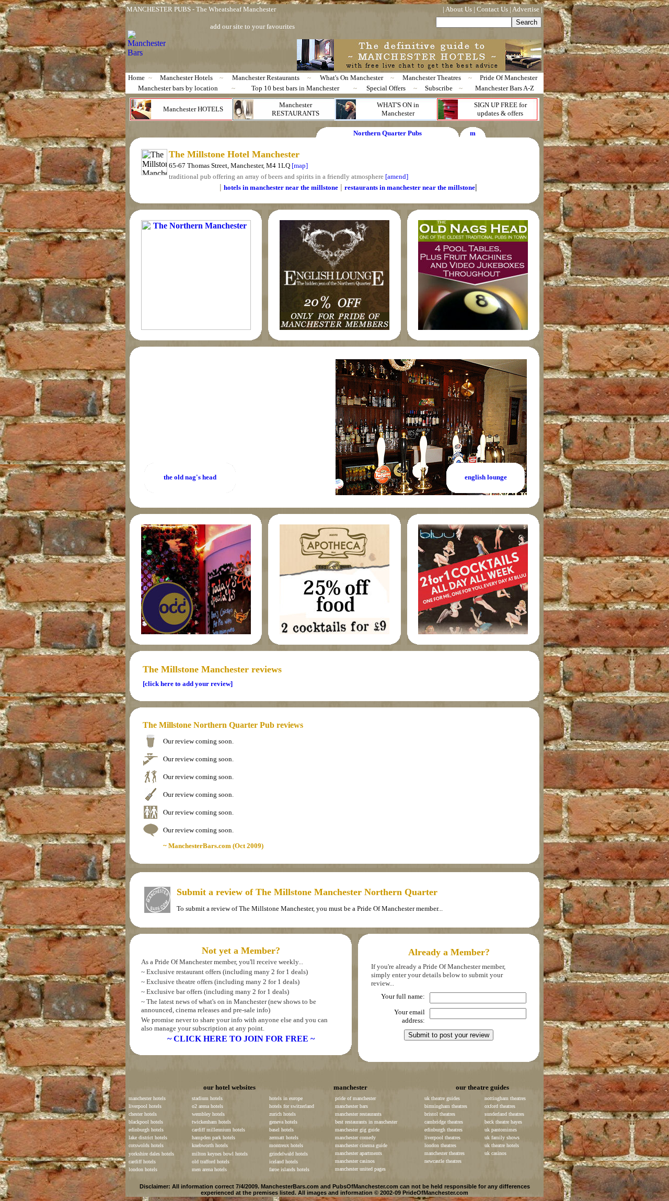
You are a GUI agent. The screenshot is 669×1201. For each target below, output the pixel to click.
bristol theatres (439, 1114)
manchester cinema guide (361, 1145)
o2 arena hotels (207, 1106)
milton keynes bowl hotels (220, 1154)
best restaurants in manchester (366, 1122)
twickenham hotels (211, 1122)
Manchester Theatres (431, 78)
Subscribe (439, 88)
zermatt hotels (283, 1137)
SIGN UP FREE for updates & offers (500, 109)
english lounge (486, 477)
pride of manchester (355, 1098)
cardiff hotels (142, 1161)
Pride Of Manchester (508, 78)
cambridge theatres (443, 1122)
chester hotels (143, 1114)
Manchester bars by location (178, 88)
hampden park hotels (213, 1137)
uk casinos (495, 1153)
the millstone (456, 187)
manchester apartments (358, 1153)
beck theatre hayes (503, 1122)
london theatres (440, 1145)
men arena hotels (209, 1169)
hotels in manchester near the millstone (281, 187)
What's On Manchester (351, 78)
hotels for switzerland (291, 1106)
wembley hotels (208, 1114)
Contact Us (492, 9)
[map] (300, 165)
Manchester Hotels (186, 78)
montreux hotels (286, 1145)
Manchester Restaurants (265, 78)
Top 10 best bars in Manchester (295, 88)
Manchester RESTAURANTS (295, 109)
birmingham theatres (445, 1106)
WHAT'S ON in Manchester (398, 109)
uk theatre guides (442, 1098)
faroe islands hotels (289, 1169)
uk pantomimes (501, 1130)
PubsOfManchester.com (365, 1186)
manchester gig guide (357, 1130)
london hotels (143, 1169)
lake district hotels (148, 1137)
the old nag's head (190, 477)
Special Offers (386, 88)
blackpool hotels (146, 1122)
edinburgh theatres (443, 1130)
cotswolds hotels (146, 1145)
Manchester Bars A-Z (504, 88)
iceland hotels (283, 1161)
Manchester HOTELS (193, 109)
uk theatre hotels (502, 1145)
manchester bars (351, 1106)
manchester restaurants (358, 1114)
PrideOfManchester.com (435, 1192)
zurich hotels (282, 1114)
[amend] (396, 176)
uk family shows (502, 1137)
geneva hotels (283, 1122)
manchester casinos (355, 1161)
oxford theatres (500, 1106)
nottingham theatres (505, 1098)
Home (136, 78)
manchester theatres (444, 1153)
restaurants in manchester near (390, 187)
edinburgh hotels (146, 1130)
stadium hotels (207, 1098)
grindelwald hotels (288, 1154)
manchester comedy (355, 1137)
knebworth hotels (210, 1145)
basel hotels (281, 1130)
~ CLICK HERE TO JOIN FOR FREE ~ (241, 1038)
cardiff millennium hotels (218, 1130)
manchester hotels (147, 1098)
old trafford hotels (210, 1161)
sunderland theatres (504, 1114)
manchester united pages (360, 1169)
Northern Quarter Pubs (387, 133)
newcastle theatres (443, 1161)
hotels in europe (286, 1098)
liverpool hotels (145, 1106)
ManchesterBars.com (290, 1186)
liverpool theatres (442, 1137)
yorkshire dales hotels (151, 1154)
